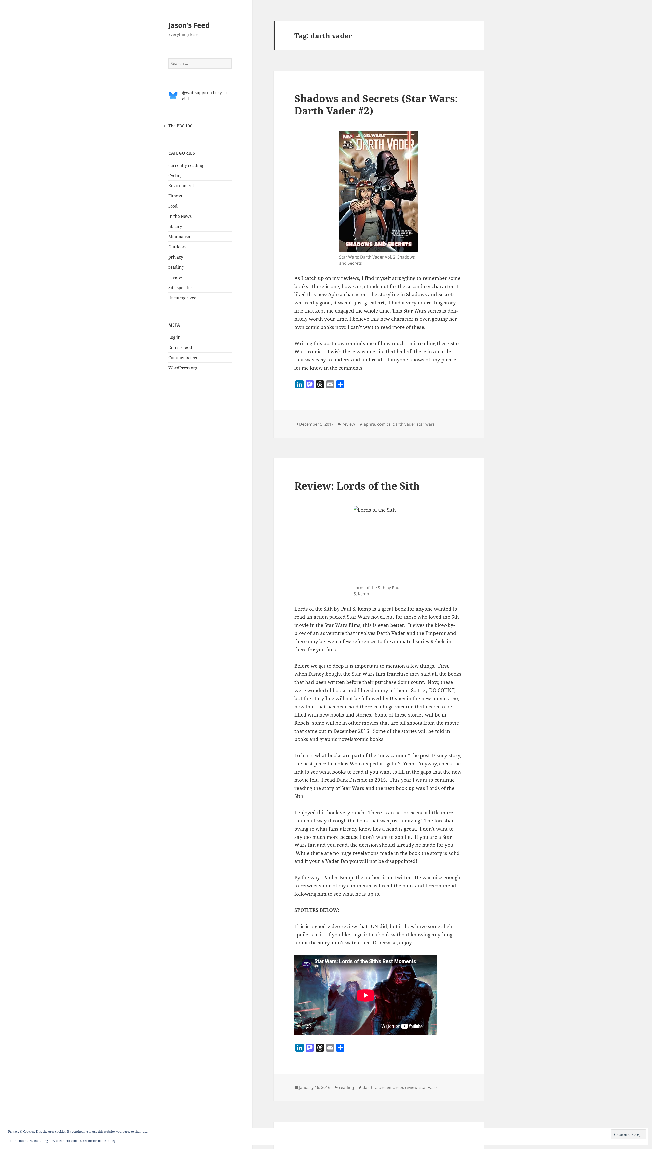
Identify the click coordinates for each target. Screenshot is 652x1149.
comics (384, 424)
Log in (174, 337)
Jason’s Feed (189, 25)
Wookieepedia (366, 763)
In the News (180, 216)
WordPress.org (182, 368)
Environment (181, 185)
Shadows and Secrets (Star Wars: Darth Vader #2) (376, 104)
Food (173, 206)
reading (176, 267)
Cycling (175, 175)
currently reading (185, 165)
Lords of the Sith (313, 608)
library (175, 226)
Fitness (175, 196)
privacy (175, 257)
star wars (426, 424)
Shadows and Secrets (430, 294)
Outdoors (177, 247)
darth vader (404, 424)
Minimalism (180, 236)
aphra (369, 424)
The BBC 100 (180, 126)
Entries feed (180, 347)
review (175, 277)
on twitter (399, 877)
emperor (395, 1087)
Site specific (180, 287)
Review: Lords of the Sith (357, 485)
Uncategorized (182, 298)
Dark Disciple (352, 780)
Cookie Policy (106, 1141)
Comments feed (183, 357)
